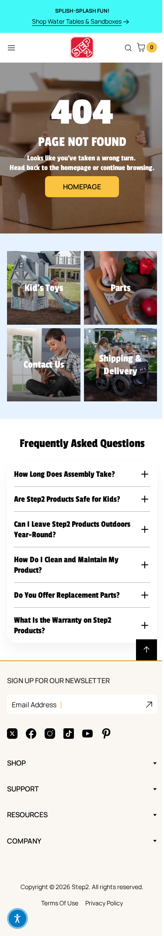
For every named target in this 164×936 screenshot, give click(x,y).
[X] (12, 727)
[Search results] (128, 48)
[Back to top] (139, 643)
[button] (78, 471)
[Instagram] (50, 727)
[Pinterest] (106, 727)
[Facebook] (31, 727)
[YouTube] (87, 727)
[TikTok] (68, 727)
